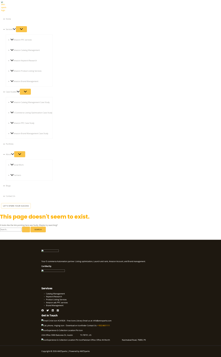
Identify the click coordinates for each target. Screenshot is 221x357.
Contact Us (10, 196)
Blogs (8, 185)
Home (8, 19)
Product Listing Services (56, 299)
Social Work (18, 165)
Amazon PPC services (22, 40)
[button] (14, 29)
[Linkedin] (53, 311)
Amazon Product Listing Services (27, 71)
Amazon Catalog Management (26, 50)
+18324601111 (103, 325)
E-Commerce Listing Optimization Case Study (32, 112)
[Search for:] (15, 229)
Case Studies (11, 92)
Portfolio (9, 144)
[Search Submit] (26, 229)
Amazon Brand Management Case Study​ (30, 133)
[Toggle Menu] (21, 29)
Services (9, 29)
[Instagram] (58, 311)
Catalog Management (55, 293)
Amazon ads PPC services (57, 302)
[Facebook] (42, 311)
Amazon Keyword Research (25, 60)
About (8, 154)
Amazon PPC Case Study (23, 123)
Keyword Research (54, 296)
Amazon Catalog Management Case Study (31, 102)
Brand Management (54, 305)
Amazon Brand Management (25, 81)
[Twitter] (48, 311)
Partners (17, 175)
